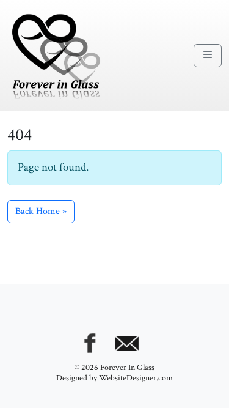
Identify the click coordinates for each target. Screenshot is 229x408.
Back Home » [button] (41, 211)
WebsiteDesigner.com (136, 378)
